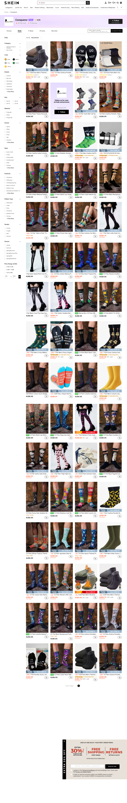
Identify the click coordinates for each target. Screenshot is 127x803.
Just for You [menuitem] (18, 7)
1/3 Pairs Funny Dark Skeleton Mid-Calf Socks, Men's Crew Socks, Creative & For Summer (37, 513)
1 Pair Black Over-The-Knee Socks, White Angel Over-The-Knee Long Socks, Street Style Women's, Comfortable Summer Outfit (37, 313)
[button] (117, 3)
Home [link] (6, 12)
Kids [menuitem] (82, 7)
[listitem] (21, 23)
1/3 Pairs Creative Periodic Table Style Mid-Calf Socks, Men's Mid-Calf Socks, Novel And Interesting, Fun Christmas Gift (110, 114)
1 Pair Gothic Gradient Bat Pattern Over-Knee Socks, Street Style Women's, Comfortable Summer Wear (62, 313)
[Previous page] (76, 686)
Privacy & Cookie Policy (83, 772)
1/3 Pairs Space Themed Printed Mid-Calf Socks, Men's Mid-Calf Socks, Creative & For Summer (86, 553)
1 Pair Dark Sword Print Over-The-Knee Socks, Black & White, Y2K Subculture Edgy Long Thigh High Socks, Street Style (37, 274)
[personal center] (105, 3)
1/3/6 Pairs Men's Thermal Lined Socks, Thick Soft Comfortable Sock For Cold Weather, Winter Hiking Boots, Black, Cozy (37, 72)
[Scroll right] (121, 7)
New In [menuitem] (26, 7)
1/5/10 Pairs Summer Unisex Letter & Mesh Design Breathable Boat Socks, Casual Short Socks (86, 474)
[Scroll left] (119, 7)
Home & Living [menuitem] (65, 7)
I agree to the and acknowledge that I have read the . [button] (95, 771)
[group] (12, 47)
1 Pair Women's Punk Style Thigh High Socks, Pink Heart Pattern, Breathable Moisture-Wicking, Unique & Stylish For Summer (86, 435)
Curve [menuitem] (57, 7)
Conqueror (21, 20)
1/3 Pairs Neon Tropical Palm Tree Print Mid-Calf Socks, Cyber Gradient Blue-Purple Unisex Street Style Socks (86, 274)
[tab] (9, 31)
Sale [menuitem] (31, 7)
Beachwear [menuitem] (50, 7)
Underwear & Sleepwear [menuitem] (108, 7)
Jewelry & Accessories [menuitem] (92, 7)
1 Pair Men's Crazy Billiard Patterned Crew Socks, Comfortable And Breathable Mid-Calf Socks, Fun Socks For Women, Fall (37, 352)
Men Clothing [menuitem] (75, 7)
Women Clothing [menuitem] (40, 7)
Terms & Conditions (88, 770)
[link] (109, 2)
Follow (62, 112)
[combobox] (34, 37)
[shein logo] (11, 2)
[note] (37, 70)
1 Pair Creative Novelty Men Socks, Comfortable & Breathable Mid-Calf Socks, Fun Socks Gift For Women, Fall (111, 513)
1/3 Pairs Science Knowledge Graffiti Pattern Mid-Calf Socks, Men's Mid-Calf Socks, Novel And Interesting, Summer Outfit (86, 634)
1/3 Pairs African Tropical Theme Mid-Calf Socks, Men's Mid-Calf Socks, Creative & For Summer (37, 553)
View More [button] (11, 91)
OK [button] (19, 276)
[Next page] (81, 686)
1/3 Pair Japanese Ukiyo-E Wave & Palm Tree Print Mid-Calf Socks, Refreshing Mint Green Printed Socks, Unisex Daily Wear (62, 553)
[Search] (88, 3)
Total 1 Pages (70, 686)
